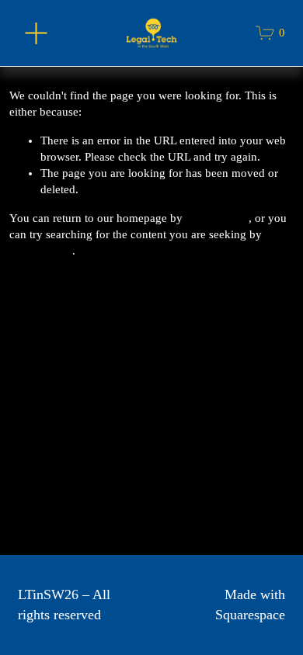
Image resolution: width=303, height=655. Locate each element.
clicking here (217, 218)
